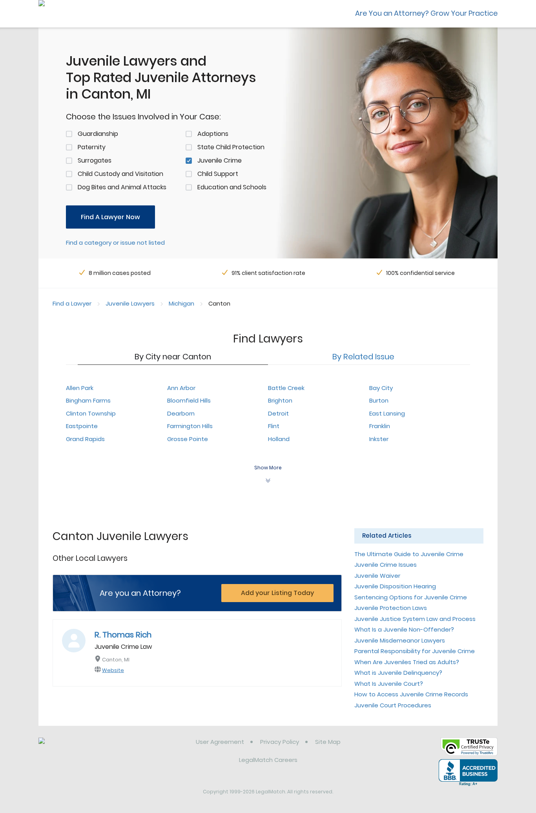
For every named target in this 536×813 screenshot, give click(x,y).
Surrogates (94, 160)
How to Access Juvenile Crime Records (411, 694)
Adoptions (212, 133)
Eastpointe (82, 426)
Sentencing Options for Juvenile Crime (410, 597)
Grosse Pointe (187, 439)
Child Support (217, 173)
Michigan (181, 303)
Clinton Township (91, 413)
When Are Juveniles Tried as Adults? (406, 662)
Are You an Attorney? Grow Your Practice (426, 13)
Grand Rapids (85, 439)
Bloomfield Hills (189, 400)
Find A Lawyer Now (110, 217)
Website (113, 670)
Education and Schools (231, 187)
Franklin (379, 426)
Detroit (278, 413)
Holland (279, 439)
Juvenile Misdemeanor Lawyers (399, 640)
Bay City (381, 388)
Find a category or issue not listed (115, 242)
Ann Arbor (181, 388)
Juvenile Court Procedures (392, 705)
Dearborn (181, 413)
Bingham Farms (88, 400)
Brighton (280, 400)
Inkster (378, 439)
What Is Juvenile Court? (388, 683)
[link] (78, 748)
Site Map (328, 742)
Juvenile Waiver (377, 575)
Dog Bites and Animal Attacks (122, 187)
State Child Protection (230, 147)
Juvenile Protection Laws (390, 608)
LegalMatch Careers (268, 760)
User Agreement (220, 742)
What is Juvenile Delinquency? (398, 672)
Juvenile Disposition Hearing (395, 586)
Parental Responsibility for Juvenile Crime (414, 651)
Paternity (92, 147)
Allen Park (79, 388)
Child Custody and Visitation (120, 173)
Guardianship (98, 133)
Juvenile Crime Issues (385, 564)
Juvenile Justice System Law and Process (415, 619)
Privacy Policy (279, 742)
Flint (273, 426)
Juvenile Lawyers (130, 303)
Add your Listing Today (277, 592)
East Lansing (387, 413)
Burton (378, 400)
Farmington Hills (190, 426)
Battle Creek (286, 388)
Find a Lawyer (72, 303)
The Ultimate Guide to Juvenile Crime (408, 554)
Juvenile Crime (219, 160)
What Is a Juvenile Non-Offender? (404, 629)
